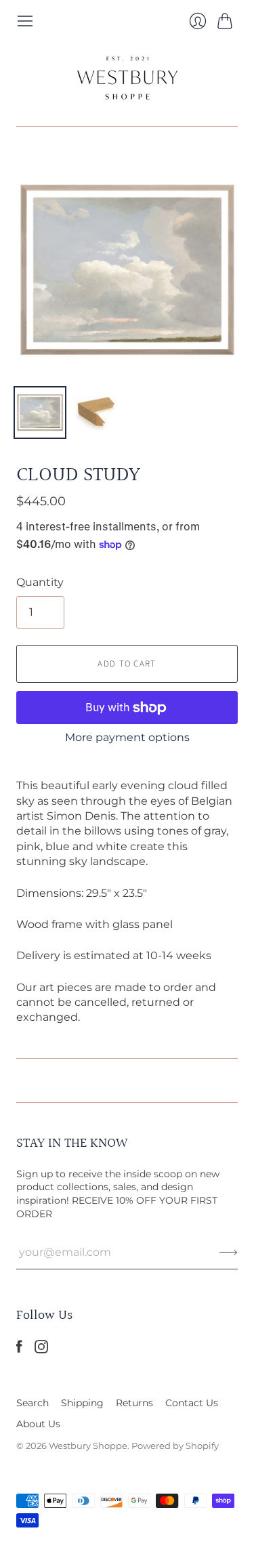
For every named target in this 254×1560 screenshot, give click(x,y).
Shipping (82, 1403)
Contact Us (191, 1403)
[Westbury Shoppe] (127, 77)
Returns (134, 1403)
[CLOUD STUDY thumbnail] (40, 412)
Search (32, 1403)
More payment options (127, 737)
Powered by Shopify (175, 1445)
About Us (38, 1424)
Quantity (40, 582)
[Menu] (25, 21)
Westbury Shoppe (88, 1445)
